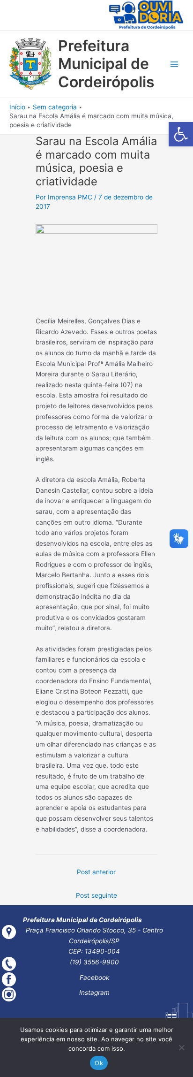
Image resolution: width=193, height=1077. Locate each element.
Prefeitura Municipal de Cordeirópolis (106, 64)
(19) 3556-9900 (94, 962)
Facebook (94, 977)
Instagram (94, 992)
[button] (181, 134)
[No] (181, 1047)
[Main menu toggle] (174, 64)
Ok (99, 1063)
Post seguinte (96, 895)
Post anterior (96, 872)
